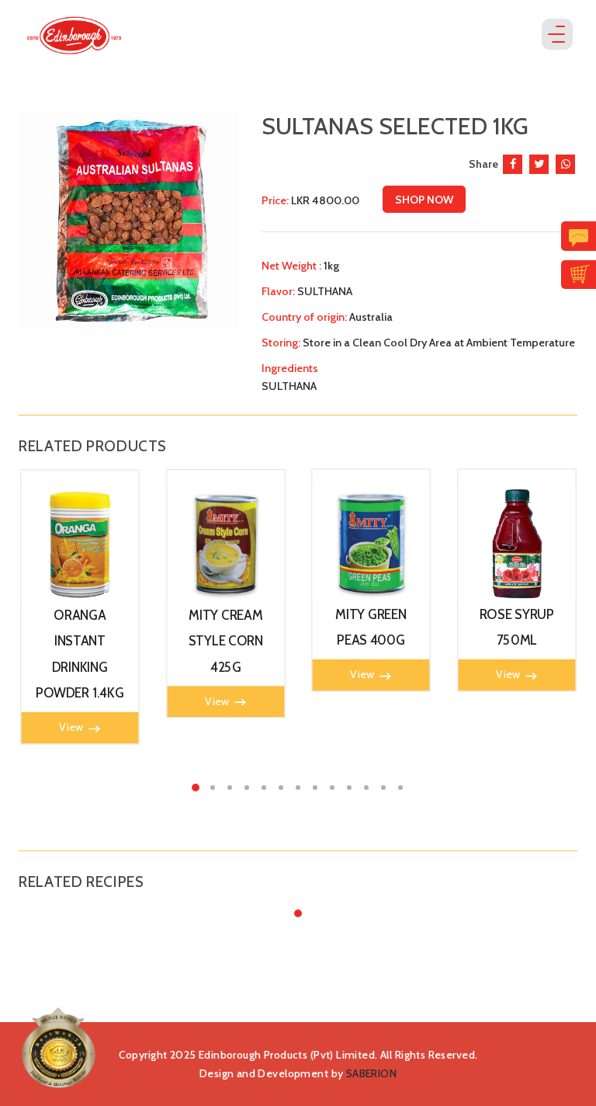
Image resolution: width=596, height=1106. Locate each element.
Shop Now (424, 200)
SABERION (371, 1073)
